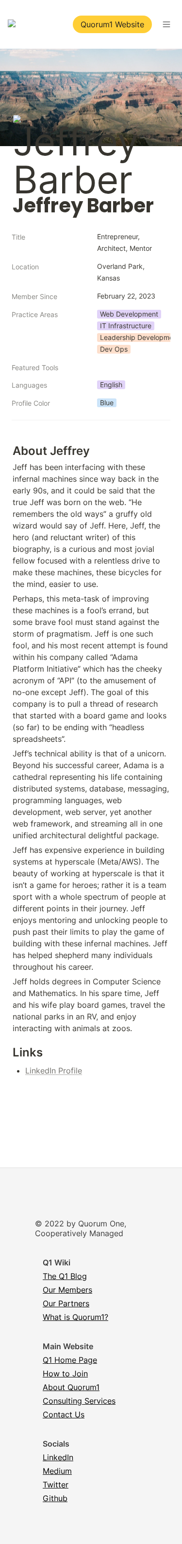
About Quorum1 (71, 1387)
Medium (57, 1471)
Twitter (55, 1484)
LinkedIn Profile (53, 1070)
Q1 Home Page (70, 1360)
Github (55, 1498)
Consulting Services (79, 1401)
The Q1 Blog (65, 1276)
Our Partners (66, 1303)
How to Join (65, 1373)
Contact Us (63, 1414)
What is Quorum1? (75, 1317)
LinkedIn (58, 1457)
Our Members (67, 1290)
